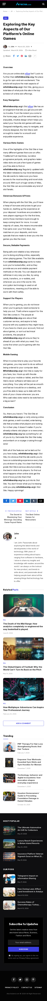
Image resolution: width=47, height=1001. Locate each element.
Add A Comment (23, 723)
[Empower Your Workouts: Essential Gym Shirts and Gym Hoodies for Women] (9, 762)
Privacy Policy (24, 958)
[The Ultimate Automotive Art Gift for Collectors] (9, 830)
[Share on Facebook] (14, 56)
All (5, 18)
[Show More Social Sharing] (35, 56)
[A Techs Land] (23, 4)
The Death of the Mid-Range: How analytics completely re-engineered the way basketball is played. (23, 626)
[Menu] (4, 4)
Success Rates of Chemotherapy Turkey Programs (28, 904)
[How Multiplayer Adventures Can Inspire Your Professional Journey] (23, 689)
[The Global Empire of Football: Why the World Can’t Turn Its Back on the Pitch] (23, 648)
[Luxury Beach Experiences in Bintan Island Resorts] (9, 843)
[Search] (43, 4)
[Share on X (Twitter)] (18, 56)
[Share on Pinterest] (22, 56)
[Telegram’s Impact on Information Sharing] (9, 878)
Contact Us (26, 987)
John (12, 47)
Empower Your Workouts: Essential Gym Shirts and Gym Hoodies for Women (29, 762)
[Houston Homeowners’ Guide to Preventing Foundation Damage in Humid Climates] (9, 796)
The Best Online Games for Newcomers (32, 517)
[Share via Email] (30, 56)
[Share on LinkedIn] (26, 56)
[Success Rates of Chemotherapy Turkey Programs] (9, 905)
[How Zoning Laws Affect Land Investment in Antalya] (9, 892)
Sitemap (38, 987)
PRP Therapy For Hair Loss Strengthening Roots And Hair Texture (30, 746)
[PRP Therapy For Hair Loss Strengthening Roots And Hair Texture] (9, 747)
